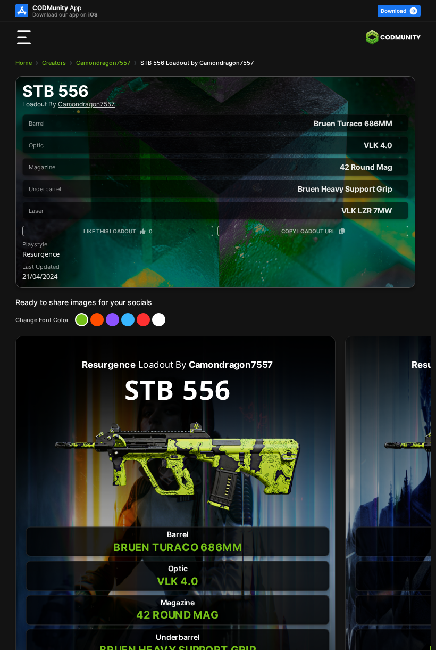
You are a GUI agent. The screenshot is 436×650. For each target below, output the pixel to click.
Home (23, 63)
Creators (54, 63)
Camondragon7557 (103, 63)
